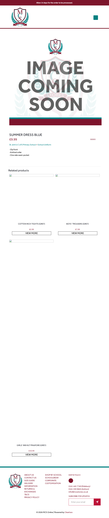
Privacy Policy (31, 497)
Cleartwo (69, 512)
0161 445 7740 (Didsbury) (79, 486)
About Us (29, 475)
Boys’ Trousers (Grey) (77, 224)
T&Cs (26, 494)
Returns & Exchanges (30, 490)
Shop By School (53, 475)
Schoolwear (51, 477)
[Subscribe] (97, 502)
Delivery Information (30, 484)
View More (31, 233)
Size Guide (29, 480)
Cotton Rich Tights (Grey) (31, 224)
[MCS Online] (20, 17)
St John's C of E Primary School (22, 144)
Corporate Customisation (53, 481)
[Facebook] (71, 481)
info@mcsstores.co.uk (78, 492)
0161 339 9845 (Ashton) (79, 489)
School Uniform (44, 144)
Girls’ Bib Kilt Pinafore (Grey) (31, 445)
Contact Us (30, 477)
